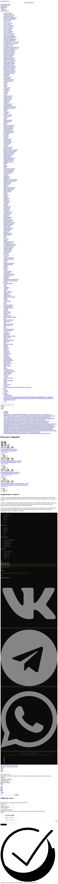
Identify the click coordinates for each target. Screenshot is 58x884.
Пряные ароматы (12, 418)
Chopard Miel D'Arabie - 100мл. (8, 450)
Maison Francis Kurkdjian (45, 426)
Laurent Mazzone (25, 426)
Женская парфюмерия (31, 415)
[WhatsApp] (29, 751)
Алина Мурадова (7, 514)
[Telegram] (29, 686)
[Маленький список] (2, 442)
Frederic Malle (45, 423)
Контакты (6, 529)
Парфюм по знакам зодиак (43, 433)
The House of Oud (36, 430)
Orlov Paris (8, 429)
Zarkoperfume (19, 433)
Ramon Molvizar (10, 430)
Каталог (5, 519)
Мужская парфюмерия (42, 415)
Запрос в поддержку (8, 551)
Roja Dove (16, 430)
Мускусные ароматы (32, 418)
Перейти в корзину (5, 782)
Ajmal (12, 421)
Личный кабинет (7, 541)
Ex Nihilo (28, 423)
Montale (34, 428)
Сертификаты (6, 528)
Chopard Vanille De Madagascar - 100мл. (11, 462)
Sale (27, 430)
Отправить (3, 824)
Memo (30, 428)
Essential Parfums (13, 423)
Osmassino (32, 419)
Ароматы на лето (15, 417)
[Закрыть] (1, 801)
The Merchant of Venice (47, 430)
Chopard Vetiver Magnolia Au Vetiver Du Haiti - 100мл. (14, 485)
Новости (5, 531)
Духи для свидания (20, 415)
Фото (5, 522)
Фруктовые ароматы (13, 419)
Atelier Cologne (31, 421)
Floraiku (33, 423)
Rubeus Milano (22, 430)
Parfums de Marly (35, 429)
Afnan (9, 421)
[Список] (5, 445)
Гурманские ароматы (24, 419)
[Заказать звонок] (29, 788)
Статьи (5, 558)
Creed (32, 422)
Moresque (38, 428)
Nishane (47, 428)
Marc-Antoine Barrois (16, 428)
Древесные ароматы (22, 418)
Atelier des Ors (38, 421)
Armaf (25, 421)
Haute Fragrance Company (13, 425)
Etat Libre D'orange (21, 423)
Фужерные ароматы (43, 418)
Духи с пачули (35, 414)
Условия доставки (7, 543)
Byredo (21, 422)
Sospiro (30, 430)
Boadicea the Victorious (14, 422)
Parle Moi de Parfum (44, 429)
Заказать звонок (5, 5)
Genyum (51, 423)
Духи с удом (28, 414)
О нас (5, 533)
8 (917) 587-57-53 (5, 1)
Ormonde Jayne (15, 429)
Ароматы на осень (27, 433)
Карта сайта (6, 556)
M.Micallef (36, 426)
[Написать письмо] (29, 790)
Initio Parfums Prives (42, 425)
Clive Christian (27, 422)
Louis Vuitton (38, 419)
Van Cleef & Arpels (28, 432)
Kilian (9, 426)
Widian (10, 433)
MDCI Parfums (25, 428)
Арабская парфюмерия (19, 414)
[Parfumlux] (4, 7)
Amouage (22, 421)
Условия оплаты (7, 544)
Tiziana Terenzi (11, 432)
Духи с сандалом (43, 414)
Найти (2, 406)
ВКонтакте (6, 516)
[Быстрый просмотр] (12, 447)
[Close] (2, 768)
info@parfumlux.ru (5, 577)
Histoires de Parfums (25, 425)
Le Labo (32, 426)
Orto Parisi (21, 429)
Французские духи (8, 414)
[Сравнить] (5, 447)
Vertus (34, 432)
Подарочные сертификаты (9, 539)
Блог (5, 534)
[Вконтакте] (29, 628)
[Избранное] (2, 447)
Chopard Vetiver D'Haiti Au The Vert (9, 473)
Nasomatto (43, 428)
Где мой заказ (6, 553)
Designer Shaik (37, 422)
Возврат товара (7, 546)
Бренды (5, 521)
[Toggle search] (2, 408)
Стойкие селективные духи (27, 417)
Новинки (34, 433)
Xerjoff (14, 433)
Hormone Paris (33, 425)
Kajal (7, 426)
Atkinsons (44, 421)
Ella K (42, 422)
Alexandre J (17, 421)
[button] (2, 771)
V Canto (22, 432)
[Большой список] (5, 442)
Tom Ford (17, 432)
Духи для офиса (11, 415)
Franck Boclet (38, 423)
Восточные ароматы (39, 417)
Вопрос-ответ (7, 554)
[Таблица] (8, 445)
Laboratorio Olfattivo (16, 426)
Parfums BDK (27, 429)
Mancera (9, 428)
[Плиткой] (2, 445)
